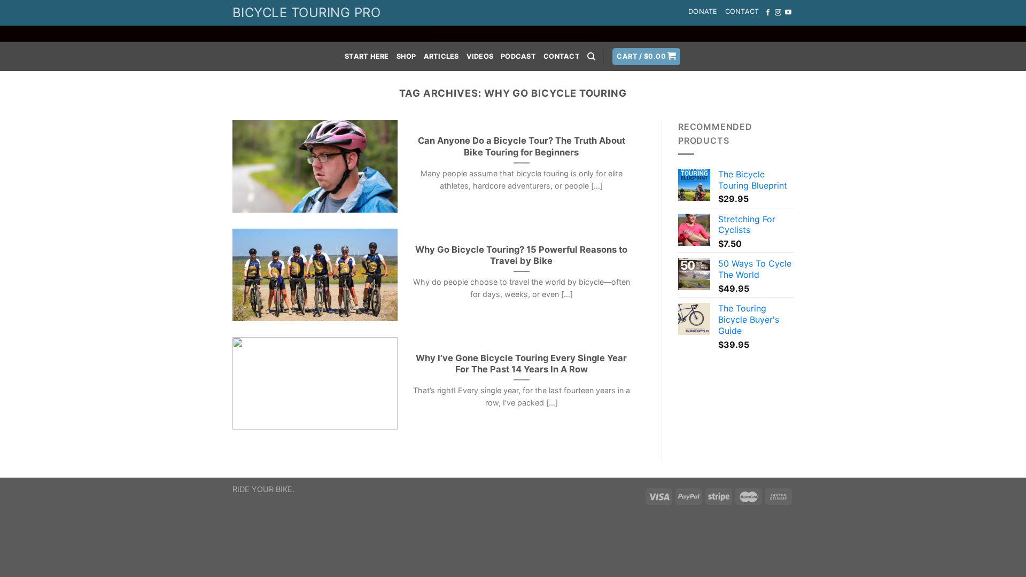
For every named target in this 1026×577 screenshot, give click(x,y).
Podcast (518, 56)
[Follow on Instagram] (778, 13)
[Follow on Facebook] (768, 13)
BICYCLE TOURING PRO (306, 12)
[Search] (591, 56)
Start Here (367, 56)
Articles (441, 56)
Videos (480, 56)
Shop (406, 56)
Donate (703, 11)
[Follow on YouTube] (788, 13)
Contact (742, 11)
